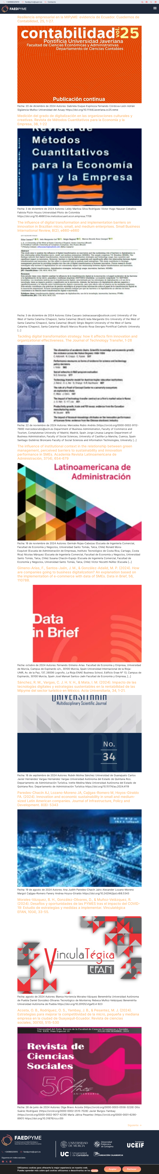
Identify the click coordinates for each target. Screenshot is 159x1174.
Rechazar (131, 1169)
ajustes (94, 1170)
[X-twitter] (151, 2)
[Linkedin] (155, 2)
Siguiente (135, 1125)
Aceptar (112, 1169)
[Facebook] (146, 2)
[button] (142, 2)
